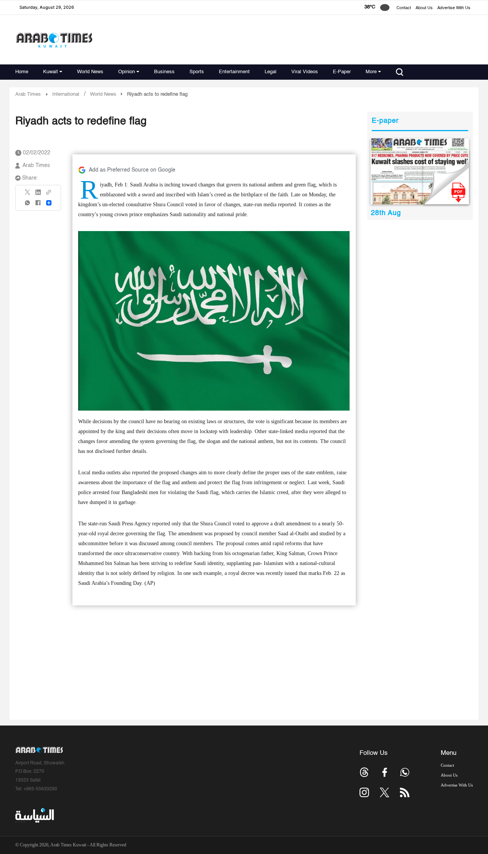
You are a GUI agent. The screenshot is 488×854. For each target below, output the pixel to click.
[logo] (54, 40)
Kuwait (50, 71)
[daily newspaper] (420, 171)
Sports (196, 71)
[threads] (364, 772)
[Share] (48, 202)
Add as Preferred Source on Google (132, 170)
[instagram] (364, 792)
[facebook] (38, 205)
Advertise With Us (453, 8)
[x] (384, 792)
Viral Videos (304, 71)
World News (90, 71)
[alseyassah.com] (34, 815)
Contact (403, 8)
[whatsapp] (27, 205)
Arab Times (28, 94)
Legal (270, 71)
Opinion (126, 71)
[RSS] (404, 792)
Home (21, 71)
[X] (27, 194)
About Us (424, 8)
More (371, 71)
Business (164, 71)
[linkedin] (38, 194)
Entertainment (234, 71)
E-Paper (342, 71)
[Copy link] (48, 194)
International (65, 94)
